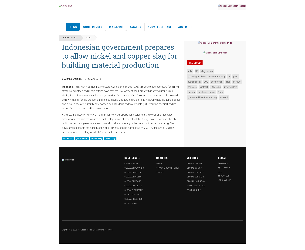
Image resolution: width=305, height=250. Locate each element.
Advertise (185, 27)
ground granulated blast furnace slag (206, 76)
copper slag (96, 138)
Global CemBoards (134, 168)
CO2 (206, 81)
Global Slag (130, 203)
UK (229, 76)
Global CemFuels (132, 177)
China (220, 92)
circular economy (206, 92)
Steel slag (216, 87)
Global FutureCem (133, 190)
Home (63, 27)
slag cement (207, 71)
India (190, 71)
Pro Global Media (196, 186)
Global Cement (194, 163)
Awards (135, 27)
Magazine (116, 27)
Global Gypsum (131, 194)
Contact (160, 172)
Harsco (191, 92)
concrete (192, 87)
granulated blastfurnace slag (202, 97)
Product (237, 81)
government (82, 138)
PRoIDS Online (194, 190)
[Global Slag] (65, 6)
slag (228, 81)
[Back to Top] (3, 247)
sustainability (194, 81)
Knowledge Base (160, 27)
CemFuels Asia (131, 163)
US (196, 71)
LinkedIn (224, 163)
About (159, 163)
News (73, 27)
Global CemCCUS (132, 181)
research (224, 97)
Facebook (225, 168)
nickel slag (110, 138)
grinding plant (230, 87)
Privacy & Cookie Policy (167, 168)
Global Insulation (133, 199)
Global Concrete (133, 186)
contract (204, 87)
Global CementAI (132, 172)
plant (235, 76)
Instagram (225, 180)
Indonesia (68, 138)
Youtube (225, 176)
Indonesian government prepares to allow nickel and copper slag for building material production (119, 56)
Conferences (93, 27)
